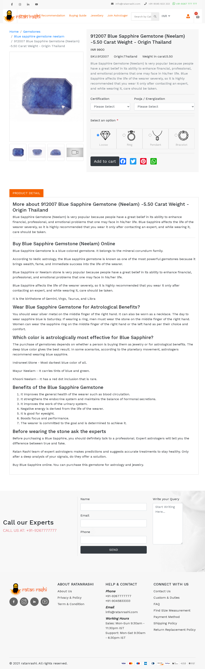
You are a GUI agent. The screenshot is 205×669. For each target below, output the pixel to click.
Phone (85, 532)
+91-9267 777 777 (186, 3)
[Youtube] (36, 4)
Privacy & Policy (69, 597)
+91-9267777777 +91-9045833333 (118, 596)
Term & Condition (70, 604)
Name (85, 499)
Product (24, 15)
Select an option (104, 120)
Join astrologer (117, 15)
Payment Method (167, 617)
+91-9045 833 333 (159, 3)
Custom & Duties (167, 597)
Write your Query (166, 499)
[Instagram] (20, 4)
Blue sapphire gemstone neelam (39, 36)
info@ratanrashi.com (128, 3)
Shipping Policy (165, 623)
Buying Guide (77, 15)
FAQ (157, 604)
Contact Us (162, 591)
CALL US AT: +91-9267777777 (30, 530)
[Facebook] (12, 4)
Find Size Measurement (172, 610)
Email (84, 515)
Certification (99, 99)
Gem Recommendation (49, 15)
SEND (113, 550)
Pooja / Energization (149, 99)
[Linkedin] (28, 4)
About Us (64, 591)
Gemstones (31, 31)
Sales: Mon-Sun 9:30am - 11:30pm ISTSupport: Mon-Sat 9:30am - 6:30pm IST (125, 628)
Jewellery (96, 15)
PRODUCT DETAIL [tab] (26, 193)
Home (14, 31)
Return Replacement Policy (175, 630)
